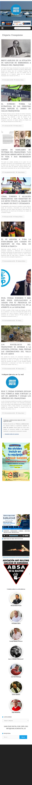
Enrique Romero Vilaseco (16, 641)
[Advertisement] (16, 498)
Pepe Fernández (16, 712)
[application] (16, 535)
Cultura (21, 80)
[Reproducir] (4, 536)
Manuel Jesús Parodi (16, 605)
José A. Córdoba (16, 694)
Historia (22, 172)
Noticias (17, 216)
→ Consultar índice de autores (11, 434)
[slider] (27, 535)
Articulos (18, 80)
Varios (20, 125)
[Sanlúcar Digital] (16, 9)
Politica (16, 125)
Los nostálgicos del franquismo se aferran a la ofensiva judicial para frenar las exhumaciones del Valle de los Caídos (16, 349)
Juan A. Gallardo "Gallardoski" (16, 659)
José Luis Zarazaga (16, 677)
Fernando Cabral (16, 623)
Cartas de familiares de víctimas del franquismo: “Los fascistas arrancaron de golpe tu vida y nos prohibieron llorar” (16, 154)
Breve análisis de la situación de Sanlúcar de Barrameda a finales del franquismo (16, 63)
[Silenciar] (23, 536)
